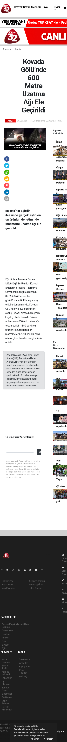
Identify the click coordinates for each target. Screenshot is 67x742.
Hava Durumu (6, 660)
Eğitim (5, 648)
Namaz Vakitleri (6, 673)
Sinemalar (7, 693)
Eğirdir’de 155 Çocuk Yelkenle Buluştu (61, 223)
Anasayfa (7, 49)
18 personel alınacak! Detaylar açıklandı (61, 419)
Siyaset (5, 644)
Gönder (40, 452)
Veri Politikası (8, 588)
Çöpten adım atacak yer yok (60, 494)
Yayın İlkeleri (8, 584)
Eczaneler (7, 678)
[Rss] (31, 570)
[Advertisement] (27, 256)
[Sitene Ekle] (43, 570)
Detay (36, 739)
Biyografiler (25, 666)
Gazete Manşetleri (7, 708)
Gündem (6, 634)
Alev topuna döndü (60, 400)
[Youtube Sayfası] (20, 570)
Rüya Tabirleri (23, 671)
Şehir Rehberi (6, 702)
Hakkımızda (7, 581)
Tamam (49, 739)
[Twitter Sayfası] (8, 570)
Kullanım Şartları (37, 581)
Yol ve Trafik (5, 667)
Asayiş (18, 49)
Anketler (23, 663)
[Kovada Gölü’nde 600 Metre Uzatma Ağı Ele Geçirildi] (25, 139)
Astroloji (23, 676)
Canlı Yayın (7, 630)
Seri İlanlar (7, 697)
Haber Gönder (35, 588)
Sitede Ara (24, 659)
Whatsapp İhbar (36, 584)
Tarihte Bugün (5, 689)
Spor (4, 641)
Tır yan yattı (58, 450)
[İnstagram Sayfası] (14, 570)
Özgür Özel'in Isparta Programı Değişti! (61, 175)
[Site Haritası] (37, 570)
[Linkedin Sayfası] (26, 570)
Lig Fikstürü (6, 682)
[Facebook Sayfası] (3, 570)
